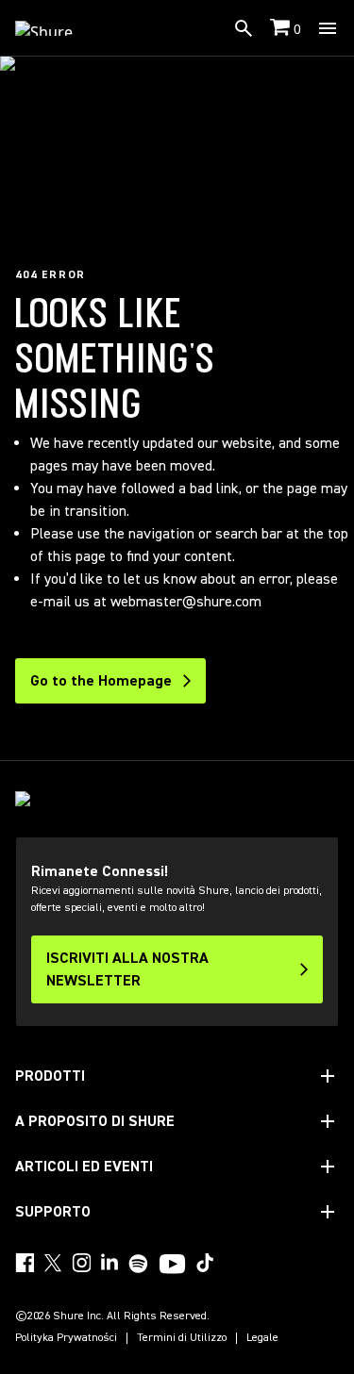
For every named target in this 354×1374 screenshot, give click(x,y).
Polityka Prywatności (66, 1338)
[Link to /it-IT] (56, 28)
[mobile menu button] (327, 28)
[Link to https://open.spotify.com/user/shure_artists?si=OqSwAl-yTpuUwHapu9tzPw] (138, 1263)
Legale (262, 1338)
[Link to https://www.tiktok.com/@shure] (204, 1262)
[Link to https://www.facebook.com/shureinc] (24, 1262)
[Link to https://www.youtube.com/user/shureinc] (172, 1265)
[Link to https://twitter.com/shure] (52, 1262)
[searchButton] (243, 28)
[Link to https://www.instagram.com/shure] (81, 1262)
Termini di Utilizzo (182, 1338)
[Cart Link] (282, 29)
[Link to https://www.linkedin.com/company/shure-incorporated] (109, 1262)
